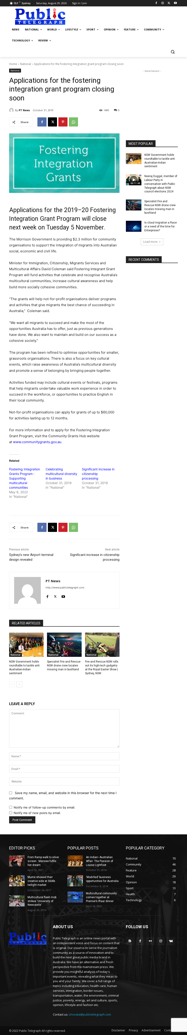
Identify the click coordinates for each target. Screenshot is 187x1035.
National (25, 64)
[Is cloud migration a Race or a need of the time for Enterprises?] (133, 226)
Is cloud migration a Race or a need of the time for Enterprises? (160, 226)
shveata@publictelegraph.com (90, 1014)
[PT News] (12, 110)
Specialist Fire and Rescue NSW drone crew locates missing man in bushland (64, 665)
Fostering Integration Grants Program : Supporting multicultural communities (24, 478)
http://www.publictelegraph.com (65, 587)
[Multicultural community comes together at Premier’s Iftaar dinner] (75, 897)
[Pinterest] (63, 122)
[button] (172, 51)
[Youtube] (175, 3)
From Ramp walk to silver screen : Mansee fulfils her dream (43, 861)
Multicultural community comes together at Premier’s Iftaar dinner (101, 897)
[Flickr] (150, 941)
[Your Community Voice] (40, 16)
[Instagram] (162, 3)
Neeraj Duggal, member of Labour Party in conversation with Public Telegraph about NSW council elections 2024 (160, 184)
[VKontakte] (171, 941)
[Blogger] (130, 941)
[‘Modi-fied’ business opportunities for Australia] (75, 880)
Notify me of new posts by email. (37, 813)
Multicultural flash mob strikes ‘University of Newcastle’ (42, 901)
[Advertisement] (124, 16)
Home (13, 64)
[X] (168, 3)
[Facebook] (156, 3)
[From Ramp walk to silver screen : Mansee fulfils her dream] (17, 860)
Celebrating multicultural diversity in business (61, 473)
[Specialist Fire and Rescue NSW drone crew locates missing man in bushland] (64, 645)
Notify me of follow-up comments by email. (44, 807)
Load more (150, 242)
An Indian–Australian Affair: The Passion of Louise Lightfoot (99, 861)
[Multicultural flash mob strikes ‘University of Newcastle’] (17, 900)
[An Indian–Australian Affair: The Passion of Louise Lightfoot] (75, 860)
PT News (24, 110)
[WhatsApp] (73, 122)
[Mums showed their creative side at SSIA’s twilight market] (17, 880)
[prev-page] (12, 684)
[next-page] (19, 684)
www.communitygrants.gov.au (37, 442)
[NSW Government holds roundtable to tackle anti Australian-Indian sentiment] (26, 645)
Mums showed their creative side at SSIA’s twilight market (41, 881)
